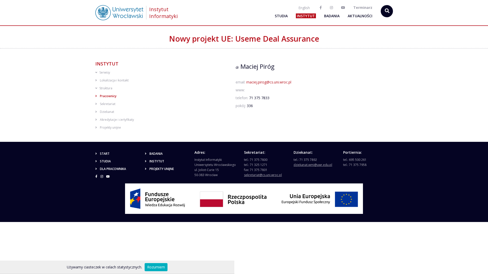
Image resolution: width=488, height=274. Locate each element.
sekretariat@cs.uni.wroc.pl (263, 175)
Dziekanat (107, 112)
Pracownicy (108, 96)
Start (105, 153)
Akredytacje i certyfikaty (117, 119)
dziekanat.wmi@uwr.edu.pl (313, 165)
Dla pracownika (113, 169)
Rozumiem (156, 267)
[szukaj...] (387, 11)
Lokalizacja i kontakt (114, 80)
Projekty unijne (110, 127)
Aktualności (360, 15)
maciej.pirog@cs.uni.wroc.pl (268, 82)
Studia (281, 15)
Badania (332, 15)
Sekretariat (107, 104)
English (304, 7)
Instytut (306, 15)
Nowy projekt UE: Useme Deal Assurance (244, 38)
